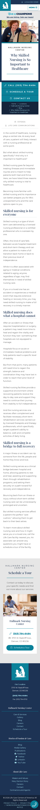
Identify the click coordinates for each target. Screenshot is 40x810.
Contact (20, 726)
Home (13, 104)
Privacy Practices (28, 803)
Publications (20, 751)
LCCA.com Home (31, 2)
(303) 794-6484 (22, 633)
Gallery (20, 717)
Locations (23, 104)
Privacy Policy (10, 803)
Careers (20, 723)
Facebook (21, 754)
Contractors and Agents (20, 790)
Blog (20, 108)
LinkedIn (21, 760)
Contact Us (21, 98)
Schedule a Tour (21, 92)
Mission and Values (20, 778)
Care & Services (20, 715)
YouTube (21, 763)
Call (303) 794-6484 (21, 85)
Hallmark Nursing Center (20, 106)
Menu (33, 8)
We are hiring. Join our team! (20, 17)
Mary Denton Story (20, 781)
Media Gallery (20, 748)
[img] (5, 85)
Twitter (21, 757)
